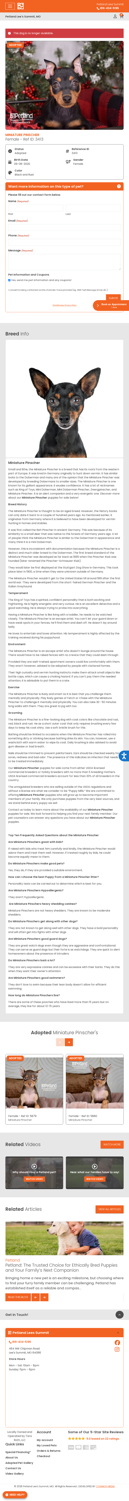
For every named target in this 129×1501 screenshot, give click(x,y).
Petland (12, 1260)
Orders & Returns (48, 1451)
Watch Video (34, 1179)
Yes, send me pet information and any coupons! (41, 280)
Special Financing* (18, 1452)
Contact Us (13, 1468)
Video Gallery (14, 1474)
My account (45, 1440)
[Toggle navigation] (10, 6)
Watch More (112, 1144)
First (10, 214)
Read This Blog (18, 1297)
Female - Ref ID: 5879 (22, 1116)
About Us (11, 1457)
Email (18, 221)
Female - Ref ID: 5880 (83, 1116)
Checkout (43, 1456)
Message (20, 250)
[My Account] (115, 16)
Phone (18, 235)
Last (68, 214)
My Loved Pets (47, 1445)
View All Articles (109, 1209)
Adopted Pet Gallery (19, 1463)
